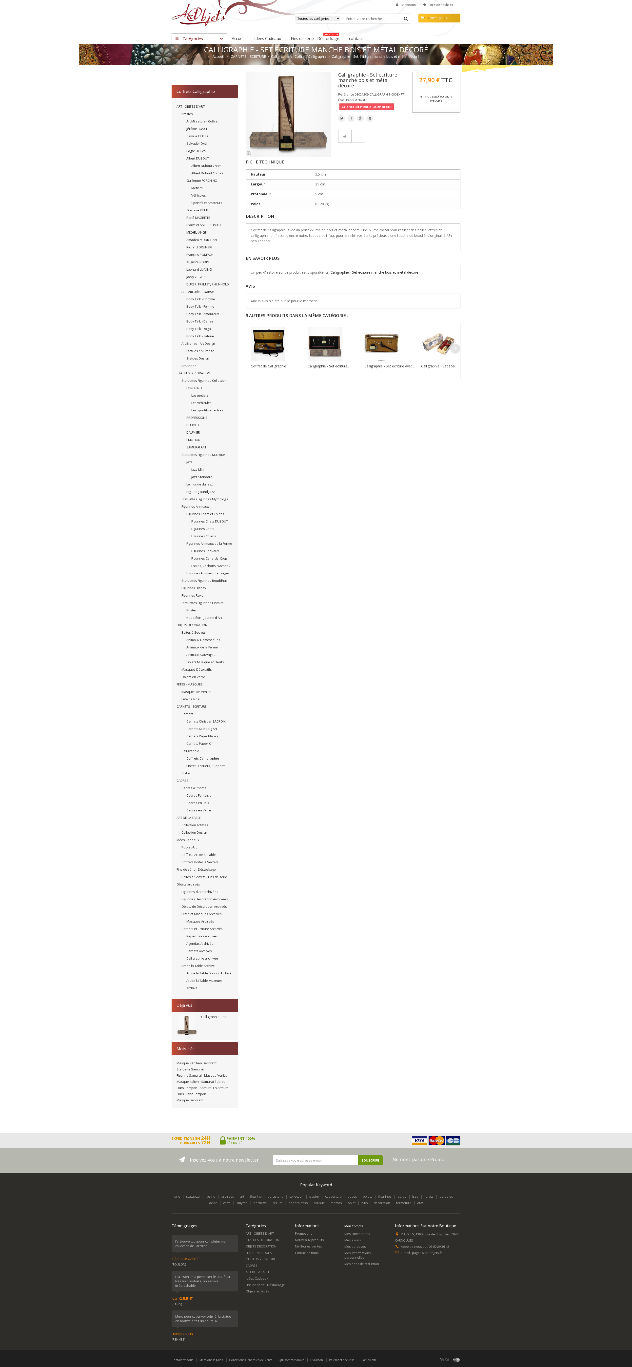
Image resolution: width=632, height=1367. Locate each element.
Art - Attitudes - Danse (197, 291)
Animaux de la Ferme (202, 647)
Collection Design (194, 832)
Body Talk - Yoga (198, 328)
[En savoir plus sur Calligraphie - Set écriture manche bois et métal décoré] (187, 1025)
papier (314, 1196)
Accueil (218, 56)
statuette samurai (190, 1069)
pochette (260, 1203)
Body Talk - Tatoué (200, 336)
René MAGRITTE (198, 217)
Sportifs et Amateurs (206, 203)
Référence (346, 94)
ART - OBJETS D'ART (191, 106)
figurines (385, 1196)
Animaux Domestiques (203, 640)
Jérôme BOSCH (197, 128)
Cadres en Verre (198, 810)
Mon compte (353, 1226)
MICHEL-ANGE (196, 232)
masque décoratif (190, 1100)
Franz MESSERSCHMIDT (203, 225)
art (242, 1196)
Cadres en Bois (197, 803)
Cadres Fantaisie (199, 795)
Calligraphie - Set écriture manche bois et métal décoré (374, 272)
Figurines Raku (192, 595)
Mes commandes (357, 1233)
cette (227, 1203)
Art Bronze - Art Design (198, 343)
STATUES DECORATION (193, 373)
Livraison (316, 1360)
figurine (256, 1196)
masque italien (188, 1081)
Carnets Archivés (199, 951)
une (177, 1196)
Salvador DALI (196, 143)
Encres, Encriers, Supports (205, 766)
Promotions (303, 1233)
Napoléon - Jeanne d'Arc (204, 617)
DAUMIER (193, 432)
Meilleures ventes (308, 1246)
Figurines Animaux (195, 506)
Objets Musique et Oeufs (205, 662)
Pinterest (369, 118)
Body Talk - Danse (199, 321)
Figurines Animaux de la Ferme (209, 543)
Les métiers (200, 395)
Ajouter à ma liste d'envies (438, 99)
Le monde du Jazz (199, 484)
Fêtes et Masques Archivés (201, 914)
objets (367, 1196)
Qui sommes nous (291, 1360)
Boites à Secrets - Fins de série (204, 877)
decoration (382, 1203)
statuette (193, 1196)
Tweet (341, 118)
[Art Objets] (198, 14)
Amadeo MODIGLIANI (201, 240)
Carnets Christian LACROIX (206, 721)
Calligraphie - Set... (215, 1016)
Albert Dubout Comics (207, 173)
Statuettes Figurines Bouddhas (204, 580)
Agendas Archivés (199, 943)
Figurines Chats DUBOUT (209, 521)
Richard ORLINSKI (199, 247)
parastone (275, 1196)
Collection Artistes (194, 825)
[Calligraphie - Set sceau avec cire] (448, 344)
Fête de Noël (190, 699)
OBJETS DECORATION (192, 625)
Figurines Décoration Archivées (204, 899)
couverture (333, 1196)
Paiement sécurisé (342, 1360)
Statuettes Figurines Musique (203, 454)
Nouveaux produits (309, 1240)
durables (446, 1196)
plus (364, 1203)
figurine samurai (189, 1075)
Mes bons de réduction (361, 1264)
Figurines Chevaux (205, 551)
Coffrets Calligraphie (202, 758)
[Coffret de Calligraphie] (278, 344)
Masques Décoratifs (196, 669)
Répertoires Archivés (202, 936)
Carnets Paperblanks (202, 736)
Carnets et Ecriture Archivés (202, 928)
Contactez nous (182, 1360)
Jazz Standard (201, 477)
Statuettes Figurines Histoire (202, 603)
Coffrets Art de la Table (198, 854)
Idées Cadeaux (188, 840)
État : (341, 100)
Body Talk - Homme (200, 299)
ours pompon (187, 1088)
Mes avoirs (352, 1240)
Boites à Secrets (193, 632)
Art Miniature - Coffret (202, 121)
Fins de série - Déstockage (196, 869)
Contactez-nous (307, 1252)
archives (227, 1196)
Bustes (191, 610)
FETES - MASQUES (190, 684)
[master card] (456, 1360)
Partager (351, 118)
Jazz (189, 462)
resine (210, 1196)
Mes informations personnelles (357, 1255)
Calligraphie (190, 751)
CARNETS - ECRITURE (192, 706)
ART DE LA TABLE (189, 817)
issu (415, 1196)
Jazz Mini (197, 469)
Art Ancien (189, 365)
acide (213, 1203)
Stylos (186, 773)
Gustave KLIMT (197, 210)
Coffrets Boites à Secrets (199, 862)
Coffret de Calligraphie (268, 366)
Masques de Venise (196, 691)
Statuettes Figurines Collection (204, 380)
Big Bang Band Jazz (200, 491)
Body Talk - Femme (200, 306)
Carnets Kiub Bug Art (201, 728)
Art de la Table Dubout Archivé (209, 973)
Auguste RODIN (197, 262)
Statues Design (197, 358)
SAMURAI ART (196, 447)
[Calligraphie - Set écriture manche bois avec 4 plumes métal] (335, 344)
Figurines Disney (193, 588)
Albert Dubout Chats (206, 165)
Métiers (197, 188)
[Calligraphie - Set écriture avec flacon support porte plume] (391, 344)
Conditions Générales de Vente (251, 1360)
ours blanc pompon (191, 1094)
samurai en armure (214, 1088)
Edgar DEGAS (196, 151)
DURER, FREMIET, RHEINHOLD (207, 284)
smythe (242, 1203)
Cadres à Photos (193, 788)
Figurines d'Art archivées (199, 891)
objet (352, 1203)
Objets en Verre (193, 677)
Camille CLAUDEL (198, 136)
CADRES (182, 780)
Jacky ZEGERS (196, 277)
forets (429, 1196)
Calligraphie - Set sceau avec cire (447, 366)
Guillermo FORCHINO (201, 180)
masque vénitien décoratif (197, 1063)
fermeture (403, 1203)
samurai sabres (213, 1081)
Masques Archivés (200, 921)
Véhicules (198, 195)
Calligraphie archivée (202, 958)
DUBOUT (192, 425)
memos (336, 1203)
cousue (319, 1203)
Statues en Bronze (200, 351)
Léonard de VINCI (199, 269)
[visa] (444, 1360)
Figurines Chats (202, 528)
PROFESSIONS (196, 417)
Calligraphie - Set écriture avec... (389, 366)
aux (420, 1203)
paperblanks (298, 1203)
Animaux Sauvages (200, 654)
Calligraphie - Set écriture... (329, 366)
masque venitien (217, 1075)
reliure (278, 1203)
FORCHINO (194, 388)
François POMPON (200, 254)
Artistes (187, 114)
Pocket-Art (189, 847)
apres (401, 1196)
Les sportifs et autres (207, 410)
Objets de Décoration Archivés (204, 906)
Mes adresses (355, 1246)
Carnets (187, 714)
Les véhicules (201, 403)
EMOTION (193, 440)
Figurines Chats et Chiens (205, 514)
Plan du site (369, 1360)
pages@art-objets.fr (427, 1252)
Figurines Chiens (203, 536)
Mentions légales (211, 1360)
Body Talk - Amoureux (202, 314)
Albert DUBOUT (197, 158)
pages (352, 1196)
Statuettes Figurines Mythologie (205, 499)
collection (296, 1196)
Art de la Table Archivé (198, 966)
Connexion (408, 5)
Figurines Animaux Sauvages (208, 573)
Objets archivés (188, 884)
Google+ (360, 118)
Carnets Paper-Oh (200, 743)
